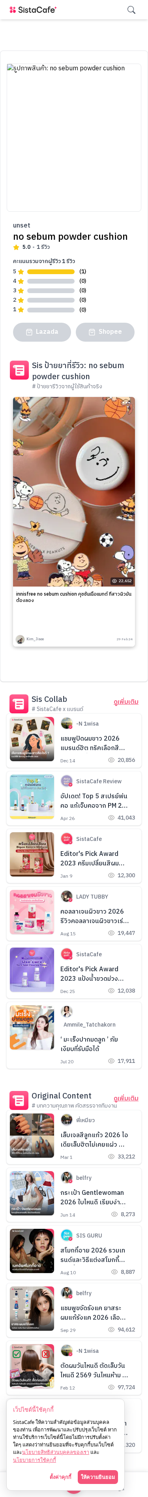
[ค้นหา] (131, 10)
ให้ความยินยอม (98, 1476)
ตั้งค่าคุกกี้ (60, 1476)
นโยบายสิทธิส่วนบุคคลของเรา (55, 1452)
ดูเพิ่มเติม (126, 702)
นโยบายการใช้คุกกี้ (34, 1459)
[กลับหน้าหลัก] (34, 9)
